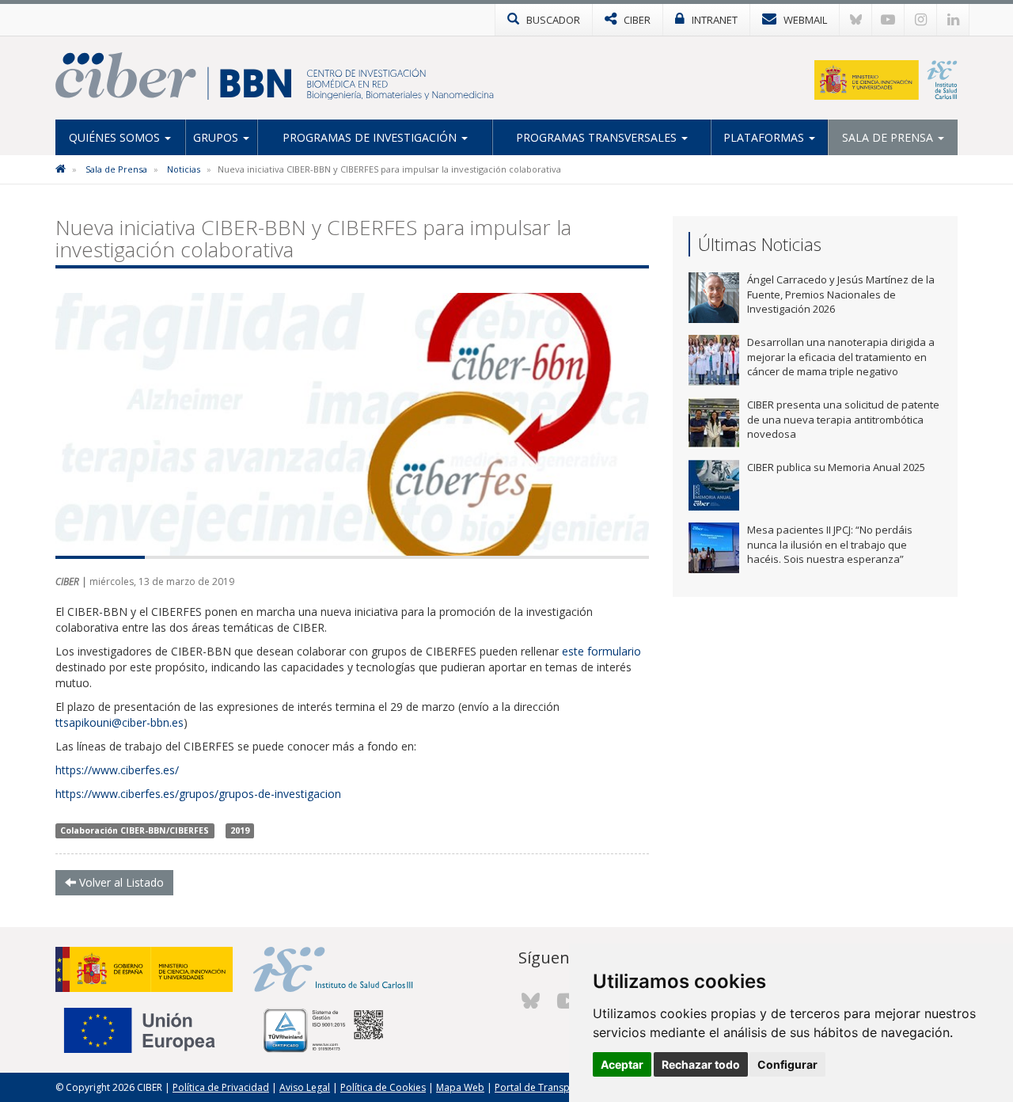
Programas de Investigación (371, 137)
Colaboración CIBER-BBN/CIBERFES (134, 830)
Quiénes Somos (116, 137)
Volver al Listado (120, 882)
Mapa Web (460, 1087)
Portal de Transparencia (549, 1087)
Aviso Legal (304, 1087)
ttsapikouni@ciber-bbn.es (119, 722)
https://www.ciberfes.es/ (117, 769)
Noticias (183, 169)
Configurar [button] (787, 1064)
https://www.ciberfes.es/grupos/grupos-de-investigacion (198, 793)
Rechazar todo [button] (701, 1064)
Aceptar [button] (622, 1064)
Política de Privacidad (221, 1087)
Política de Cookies (383, 1087)
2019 (239, 830)
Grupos (217, 137)
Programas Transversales (598, 137)
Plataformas (765, 137)
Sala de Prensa (889, 137)
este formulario (601, 651)
